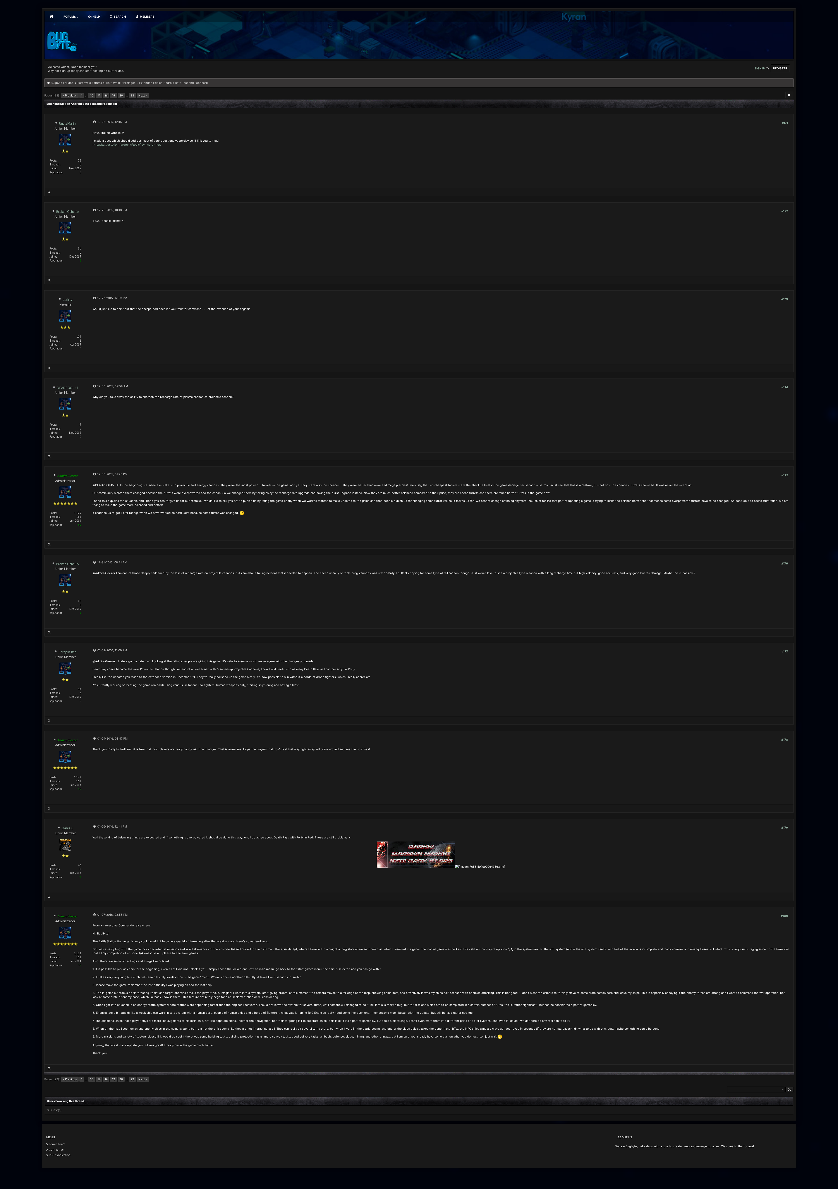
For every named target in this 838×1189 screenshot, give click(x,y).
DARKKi (67, 828)
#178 (784, 739)
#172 (784, 211)
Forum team (56, 1144)
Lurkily (67, 299)
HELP (96, 16)
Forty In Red (67, 652)
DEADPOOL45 (67, 387)
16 (91, 95)
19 (113, 95)
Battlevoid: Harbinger (120, 82)
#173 (784, 299)
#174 (784, 387)
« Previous (70, 95)
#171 (785, 123)
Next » (142, 95)
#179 (784, 827)
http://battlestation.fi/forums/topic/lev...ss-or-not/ (127, 144)
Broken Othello (67, 211)
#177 (784, 651)
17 (99, 95)
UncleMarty (67, 123)
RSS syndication (59, 1155)
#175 (784, 475)
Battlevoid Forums (89, 82)
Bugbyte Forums (62, 82)
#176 (784, 563)
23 (132, 95)
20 (121, 95)
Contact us (56, 1149)
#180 (784, 915)
